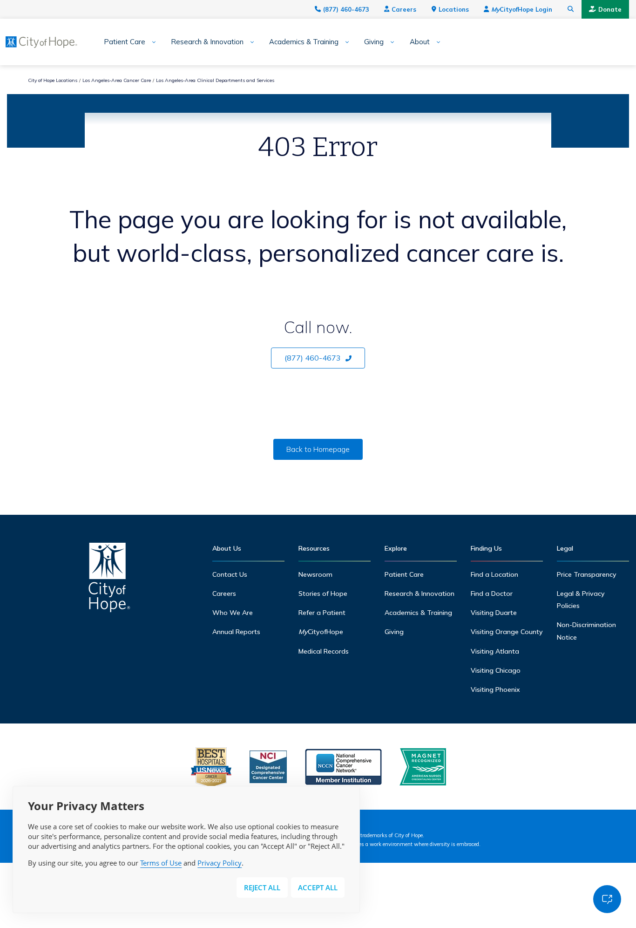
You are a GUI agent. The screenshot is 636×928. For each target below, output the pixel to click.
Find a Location (494, 574)
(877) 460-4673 (346, 9)
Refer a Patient (321, 612)
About (420, 42)
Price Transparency (586, 574)
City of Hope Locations (52, 80)
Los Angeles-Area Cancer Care (116, 80)
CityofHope (320, 632)
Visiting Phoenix (495, 689)
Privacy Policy (219, 862)
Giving (374, 42)
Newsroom (315, 574)
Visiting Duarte (494, 612)
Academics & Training (303, 42)
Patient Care (124, 42)
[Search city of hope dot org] (571, 9)
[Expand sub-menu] (150, 42)
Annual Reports (236, 632)
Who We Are (232, 612)
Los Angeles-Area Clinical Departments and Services (215, 80)
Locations (454, 9)
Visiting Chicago (496, 670)
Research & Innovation (207, 42)
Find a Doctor (492, 593)
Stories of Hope (322, 593)
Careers (404, 9)
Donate (610, 9)
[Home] (109, 580)
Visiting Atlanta (495, 651)
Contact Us (229, 574)
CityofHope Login (521, 9)
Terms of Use (161, 862)
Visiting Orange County (507, 632)
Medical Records (323, 651)
